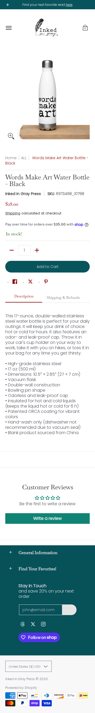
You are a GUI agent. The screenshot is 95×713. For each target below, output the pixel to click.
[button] (85, 27)
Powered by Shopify (21, 687)
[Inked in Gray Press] (46, 28)
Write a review (47, 518)
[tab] (23, 298)
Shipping (12, 213)
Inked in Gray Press (23, 193)
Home (11, 158)
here (69, 4)
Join (69, 609)
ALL (24, 158)
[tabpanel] (47, 369)
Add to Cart (48, 266)
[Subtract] (11, 250)
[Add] (37, 250)
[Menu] (8, 27)
